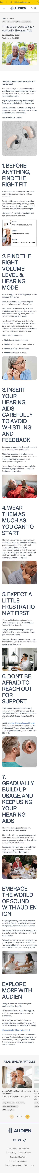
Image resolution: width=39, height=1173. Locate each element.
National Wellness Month (10, 1106)
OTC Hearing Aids (8, 1110)
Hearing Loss (20, 1103)
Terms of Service (25, 1153)
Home (12, 18)
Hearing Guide (26, 22)
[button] (17, 1116)
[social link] (14, 1140)
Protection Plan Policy (18, 1157)
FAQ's (26, 1165)
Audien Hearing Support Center (22, 723)
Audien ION (6, 22)
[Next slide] (27, 1116)
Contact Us (12, 1149)
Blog (32, 1165)
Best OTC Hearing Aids (13, 1165)
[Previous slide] (12, 1116)
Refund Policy (24, 1149)
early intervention (8, 1103)
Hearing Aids (16, 22)
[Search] (32, 8)
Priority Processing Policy (18, 1161)
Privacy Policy (11, 1153)
